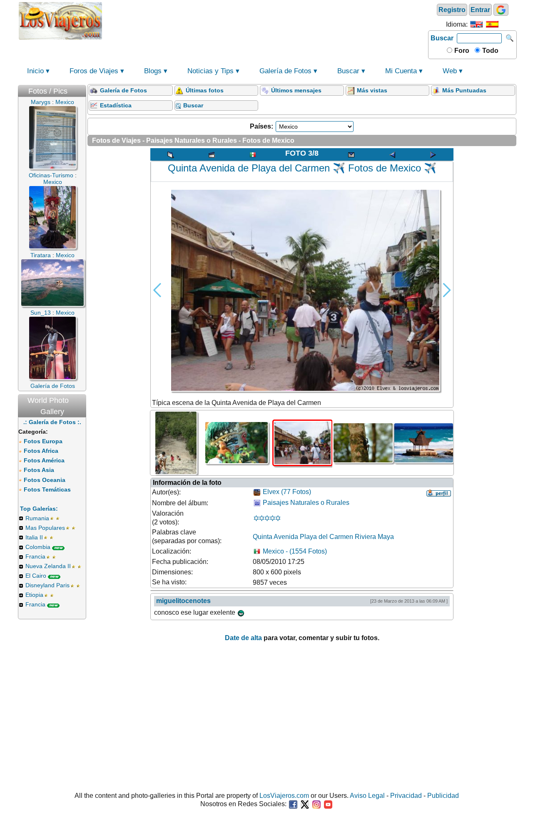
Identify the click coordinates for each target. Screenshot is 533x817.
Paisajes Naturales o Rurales (306, 503)
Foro (461, 50)
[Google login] (500, 10)
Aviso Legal (367, 795)
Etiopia (34, 594)
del (323, 536)
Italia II (34, 537)
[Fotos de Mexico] (252, 154)
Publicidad (443, 795)
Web (450, 71)
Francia (35, 556)
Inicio (35, 71)
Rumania (37, 518)
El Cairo (35, 575)
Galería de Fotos (285, 71)
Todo (489, 50)
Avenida (286, 536)
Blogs (153, 71)
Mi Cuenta (401, 71)
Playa (308, 536)
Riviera (365, 536)
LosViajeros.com (284, 795)
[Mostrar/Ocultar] (82, 89)
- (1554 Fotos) (295, 551)
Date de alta (243, 637)
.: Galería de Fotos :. (52, 422)
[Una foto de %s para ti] (351, 154)
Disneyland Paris (47, 585)
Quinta (262, 536)
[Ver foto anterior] (392, 154)
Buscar (442, 38)
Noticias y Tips (210, 71)
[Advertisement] (265, 20)
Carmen (341, 536)
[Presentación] (211, 154)
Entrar (480, 9)
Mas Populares (45, 527)
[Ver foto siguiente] (433, 154)
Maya (386, 536)
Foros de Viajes (94, 71)
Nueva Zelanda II (48, 566)
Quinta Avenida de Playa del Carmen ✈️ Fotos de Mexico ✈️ (302, 168)
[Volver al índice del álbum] (170, 154)
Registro (452, 9)
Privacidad (406, 795)
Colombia (37, 547)
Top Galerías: (39, 508)
